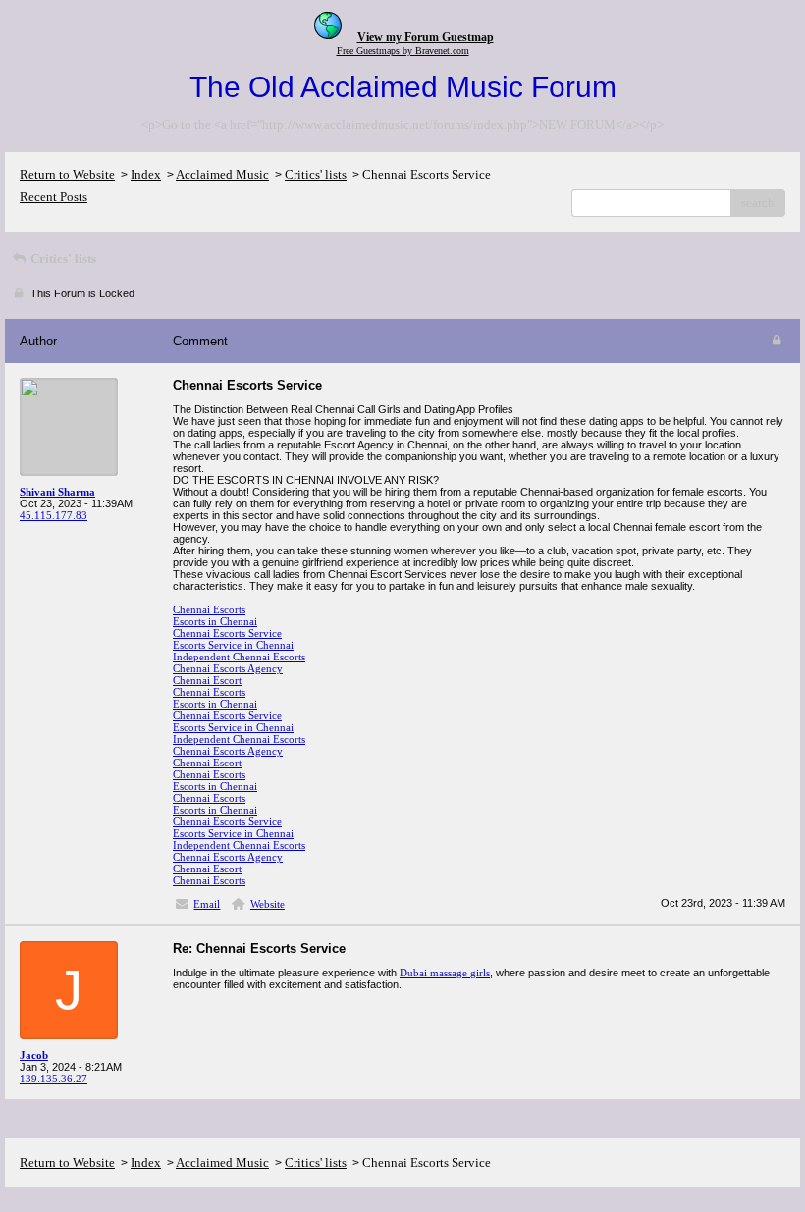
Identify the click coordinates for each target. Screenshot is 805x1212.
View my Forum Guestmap (425, 37)
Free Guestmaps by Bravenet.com (403, 50)
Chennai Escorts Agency (228, 668)
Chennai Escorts (209, 609)
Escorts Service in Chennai (233, 645)
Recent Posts (53, 196)
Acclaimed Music (222, 174)
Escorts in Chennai (215, 621)
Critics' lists (316, 174)
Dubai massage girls (445, 972)
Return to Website (67, 174)
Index (146, 174)
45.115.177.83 (53, 515)
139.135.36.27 (53, 1078)
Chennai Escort (207, 680)
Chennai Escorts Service (227, 633)
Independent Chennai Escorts (239, 656)
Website (267, 904)
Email (206, 904)
